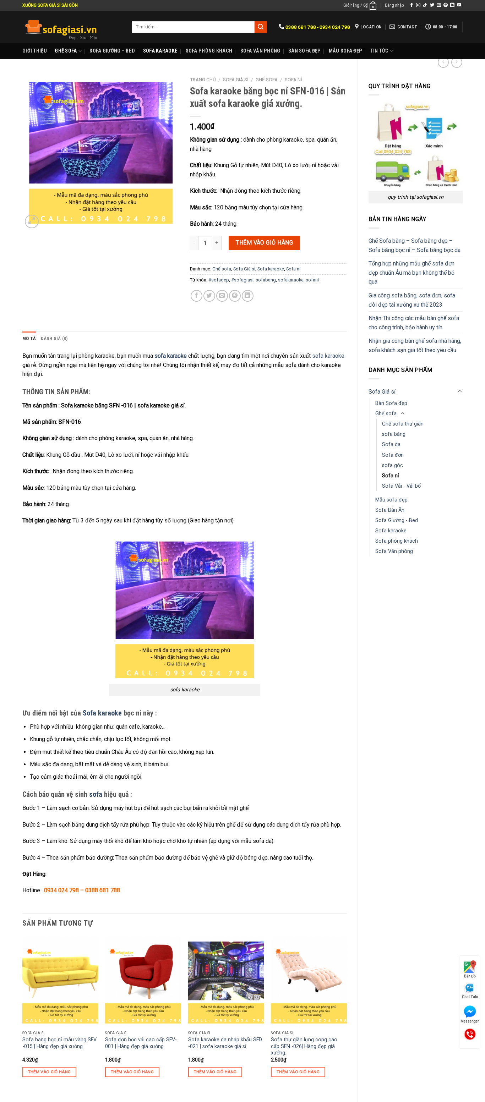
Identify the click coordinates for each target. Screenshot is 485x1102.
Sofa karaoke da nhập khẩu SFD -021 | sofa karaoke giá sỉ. (225, 1043)
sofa (96, 794)
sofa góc (392, 465)
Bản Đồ (470, 976)
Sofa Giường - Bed (396, 520)
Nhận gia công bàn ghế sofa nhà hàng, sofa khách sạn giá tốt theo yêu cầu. (415, 345)
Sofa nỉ (390, 476)
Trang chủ (203, 79)
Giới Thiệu (34, 51)
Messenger (470, 1021)
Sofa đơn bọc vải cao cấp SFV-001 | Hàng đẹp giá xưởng (141, 1043)
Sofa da (391, 445)
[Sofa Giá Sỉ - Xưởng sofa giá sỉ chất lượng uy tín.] (71, 27)
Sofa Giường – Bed (112, 51)
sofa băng (393, 434)
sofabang (266, 280)
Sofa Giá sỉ (382, 391)
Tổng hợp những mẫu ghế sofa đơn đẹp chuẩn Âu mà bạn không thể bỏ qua (411, 272)
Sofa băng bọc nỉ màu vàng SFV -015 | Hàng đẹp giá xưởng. (59, 1043)
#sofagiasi (242, 280)
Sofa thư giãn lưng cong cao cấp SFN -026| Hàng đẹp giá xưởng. (304, 1046)
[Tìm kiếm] (261, 27)
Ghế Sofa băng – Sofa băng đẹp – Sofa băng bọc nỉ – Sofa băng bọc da (415, 245)
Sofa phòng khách (209, 51)
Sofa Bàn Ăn (389, 510)
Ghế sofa (66, 51)
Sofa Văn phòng (260, 51)
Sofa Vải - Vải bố (401, 486)
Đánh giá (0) (54, 338)
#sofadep (218, 280)
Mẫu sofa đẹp (345, 51)
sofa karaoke (328, 355)
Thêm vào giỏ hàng (264, 242)
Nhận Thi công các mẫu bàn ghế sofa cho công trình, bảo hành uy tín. (414, 323)
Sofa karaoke (160, 51)
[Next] (346, 1013)
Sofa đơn (393, 455)
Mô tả (29, 338)
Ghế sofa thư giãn (403, 424)
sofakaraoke (291, 280)
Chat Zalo (470, 997)
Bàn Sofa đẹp (304, 51)
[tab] (29, 338)
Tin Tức (379, 51)
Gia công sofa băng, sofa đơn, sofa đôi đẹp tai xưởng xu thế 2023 (412, 300)
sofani (312, 280)
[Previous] (22, 1013)
